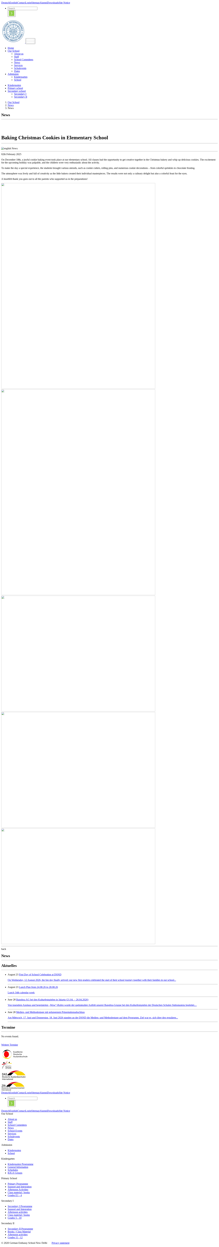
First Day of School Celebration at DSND (40, 974)
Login (28, 2)
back (3, 949)
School (17, 79)
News (17, 62)
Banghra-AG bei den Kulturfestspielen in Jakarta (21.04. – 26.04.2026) (52, 999)
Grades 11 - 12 (15, 1237)
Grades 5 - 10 (14, 1217)
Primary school (15, 88)
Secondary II (20, 96)
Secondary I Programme (20, 1206)
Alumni (43, 2)
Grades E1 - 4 (15, 1195)
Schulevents (20, 68)
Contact (21, 2)
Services (18, 65)
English (13, 2)
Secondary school (17, 91)
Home (11, 48)
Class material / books (19, 1192)
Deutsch (5, 2)
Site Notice (64, 2)
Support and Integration (20, 1186)
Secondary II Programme (20, 1228)
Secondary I (20, 94)
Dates (17, 71)
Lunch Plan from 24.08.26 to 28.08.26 (38, 987)
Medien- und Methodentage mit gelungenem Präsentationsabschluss (50, 1012)
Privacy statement (60, 1243)
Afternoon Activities (18, 1189)
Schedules (13, 1170)
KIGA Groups (15, 1172)
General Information (18, 1167)
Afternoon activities (18, 1212)
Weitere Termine (9, 1044)
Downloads (53, 2)
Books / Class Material (19, 1231)
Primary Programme (18, 1183)
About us (18, 53)
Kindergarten (20, 77)
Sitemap (35, 2)
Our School (13, 50)
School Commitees (23, 59)
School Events (15, 1130)
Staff (16, 56)
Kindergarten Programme (20, 1164)
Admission (13, 74)
